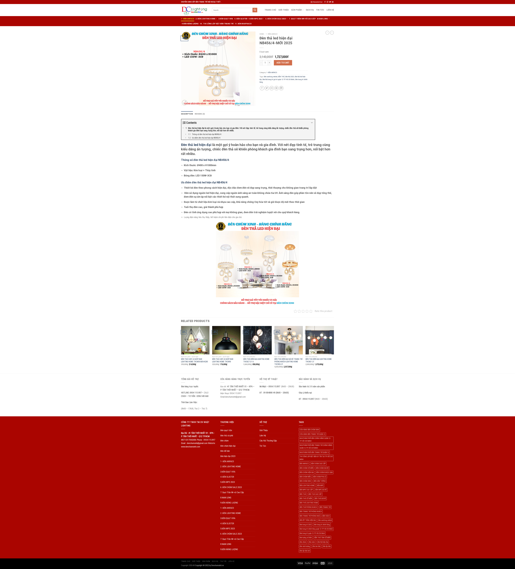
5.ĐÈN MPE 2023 (255, 19)
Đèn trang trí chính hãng (322, 525)
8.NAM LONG (322, 19)
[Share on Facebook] (262, 88)
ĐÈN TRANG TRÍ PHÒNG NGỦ (310, 516)
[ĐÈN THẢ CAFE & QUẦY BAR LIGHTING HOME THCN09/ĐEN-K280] (195, 340)
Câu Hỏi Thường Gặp (268, 440)
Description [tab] (187, 114)
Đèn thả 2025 (289, 77)
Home (262, 34)
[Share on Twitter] (267, 88)
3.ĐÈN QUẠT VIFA (225, 19)
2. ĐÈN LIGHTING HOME (205, 19)
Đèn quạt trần (226, 430)
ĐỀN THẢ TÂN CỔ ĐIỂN (322, 538)
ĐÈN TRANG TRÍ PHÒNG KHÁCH (311, 511)
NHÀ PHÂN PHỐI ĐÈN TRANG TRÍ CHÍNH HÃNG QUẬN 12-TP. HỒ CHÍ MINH (316, 446)
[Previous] (181, 349)
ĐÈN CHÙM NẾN (305, 477)
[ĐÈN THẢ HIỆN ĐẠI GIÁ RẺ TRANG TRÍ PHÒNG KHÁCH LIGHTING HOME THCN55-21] (288, 340)
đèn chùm (303, 542)
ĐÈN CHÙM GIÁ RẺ (322, 468)
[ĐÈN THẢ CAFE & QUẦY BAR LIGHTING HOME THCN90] (226, 340)
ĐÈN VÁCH (326, 516)
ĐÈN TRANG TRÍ (325, 507)
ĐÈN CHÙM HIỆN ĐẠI (307, 472)
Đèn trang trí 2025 (305, 525)
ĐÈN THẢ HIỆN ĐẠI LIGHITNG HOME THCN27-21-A (256, 360)
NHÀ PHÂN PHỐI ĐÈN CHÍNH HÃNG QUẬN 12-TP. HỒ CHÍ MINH (315, 439)
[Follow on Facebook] (325, 2)
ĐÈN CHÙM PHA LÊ (319, 477)
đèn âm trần (316, 546)
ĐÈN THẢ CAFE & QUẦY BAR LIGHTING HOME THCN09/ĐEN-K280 (194, 360)
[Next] (334, 349)
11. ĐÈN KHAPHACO (243, 24)
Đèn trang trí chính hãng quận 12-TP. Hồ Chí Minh (316, 529)
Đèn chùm (224, 440)
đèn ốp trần (327, 546)
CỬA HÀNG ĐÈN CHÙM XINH (309, 430)
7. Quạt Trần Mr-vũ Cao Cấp (302, 19)
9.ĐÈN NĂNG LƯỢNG (190, 24)
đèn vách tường (305, 546)
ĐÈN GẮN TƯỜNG (320, 481)
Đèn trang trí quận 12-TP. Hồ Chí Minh (312, 533)
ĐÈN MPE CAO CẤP (306, 490)
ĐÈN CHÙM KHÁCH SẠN (324, 472)
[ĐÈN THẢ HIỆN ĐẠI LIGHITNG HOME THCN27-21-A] (257, 340)
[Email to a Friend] (271, 88)
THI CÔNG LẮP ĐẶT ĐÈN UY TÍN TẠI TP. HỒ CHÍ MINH (316, 457)
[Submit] (255, 10)
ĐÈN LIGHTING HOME (307, 485)
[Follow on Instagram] (327, 2)
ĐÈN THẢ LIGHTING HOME (309, 503)
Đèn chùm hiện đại (228, 446)
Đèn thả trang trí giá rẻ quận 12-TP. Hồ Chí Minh (278, 79)
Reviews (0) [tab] (200, 114)
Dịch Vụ (310, 10)
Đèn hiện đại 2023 (227, 456)
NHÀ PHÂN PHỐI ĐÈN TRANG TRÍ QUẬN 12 (314, 452)
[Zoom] (184, 102)
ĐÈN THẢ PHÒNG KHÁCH (308, 507)
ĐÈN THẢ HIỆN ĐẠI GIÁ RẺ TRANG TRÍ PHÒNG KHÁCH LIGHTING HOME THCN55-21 (288, 361)
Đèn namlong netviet (270, 77)
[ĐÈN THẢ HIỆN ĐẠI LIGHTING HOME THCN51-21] (320, 340)
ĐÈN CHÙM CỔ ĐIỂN (306, 468)
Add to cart (283, 62)
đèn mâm (312, 542)
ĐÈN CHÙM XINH (305, 481)
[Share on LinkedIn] (281, 88)
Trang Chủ (270, 10)
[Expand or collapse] (312, 123)
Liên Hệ (330, 10)
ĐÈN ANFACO (304, 464)
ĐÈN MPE (320, 485)
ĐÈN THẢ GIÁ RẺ (320, 498)
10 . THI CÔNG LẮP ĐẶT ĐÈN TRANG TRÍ (216, 24)
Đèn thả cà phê (226, 435)
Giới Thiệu (283, 10)
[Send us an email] (332, 2)
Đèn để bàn (225, 451)
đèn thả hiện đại (322, 542)
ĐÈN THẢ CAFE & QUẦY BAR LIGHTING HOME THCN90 (222, 360)
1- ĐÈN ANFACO (187, 19)
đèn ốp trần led (305, 551)
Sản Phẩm (296, 10)
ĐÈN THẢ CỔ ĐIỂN (306, 498)
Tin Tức (320, 10)
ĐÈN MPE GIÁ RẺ (321, 490)
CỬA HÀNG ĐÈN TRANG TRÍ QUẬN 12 (312, 434)
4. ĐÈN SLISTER (240, 19)
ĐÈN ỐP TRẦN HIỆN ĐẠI (308, 520)
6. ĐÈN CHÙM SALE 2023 (275, 19)
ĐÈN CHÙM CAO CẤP (318, 464)
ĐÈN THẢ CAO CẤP (315, 494)
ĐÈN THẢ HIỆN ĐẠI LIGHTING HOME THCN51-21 (319, 360)
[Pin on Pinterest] (276, 88)
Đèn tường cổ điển (306, 538)
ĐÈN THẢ (281, 77)
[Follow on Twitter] (330, 2)
